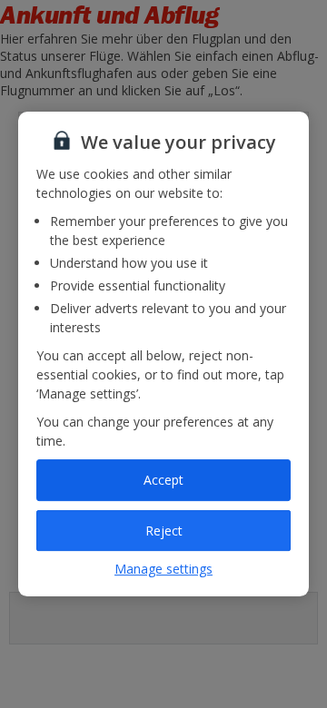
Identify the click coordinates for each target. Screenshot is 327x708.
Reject (164, 530)
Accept (163, 479)
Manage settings (163, 568)
